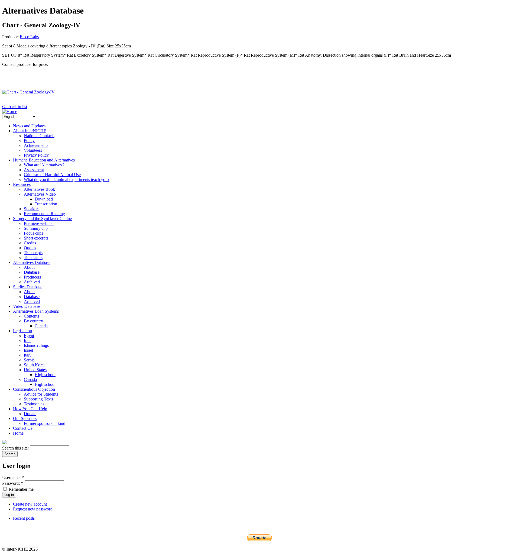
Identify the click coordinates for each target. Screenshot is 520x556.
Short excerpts (36, 238)
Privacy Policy (36, 155)
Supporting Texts (38, 399)
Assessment (34, 169)
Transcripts (33, 252)
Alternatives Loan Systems (36, 311)
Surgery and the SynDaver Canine (42, 218)
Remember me (21, 489)
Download (44, 199)
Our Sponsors (25, 418)
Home (18, 433)
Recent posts (24, 518)
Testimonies (34, 404)
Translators (33, 257)
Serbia (29, 360)
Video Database (26, 306)
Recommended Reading (44, 213)
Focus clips (33, 233)
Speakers (31, 208)
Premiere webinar (39, 223)
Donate (30, 413)
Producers (32, 277)
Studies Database (27, 287)
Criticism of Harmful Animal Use (52, 174)
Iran (27, 340)
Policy (29, 140)
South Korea (35, 365)
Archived (32, 282)
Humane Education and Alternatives (44, 160)
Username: (13, 477)
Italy (27, 355)
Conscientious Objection (34, 389)
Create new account (30, 504)
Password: (12, 483)
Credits (30, 243)
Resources (22, 184)
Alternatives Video (40, 194)
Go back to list (14, 106)
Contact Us (22, 428)
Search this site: (16, 448)
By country (33, 321)
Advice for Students (41, 394)
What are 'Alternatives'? (44, 165)
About (29, 267)
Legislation (22, 330)
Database (32, 272)
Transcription (46, 204)
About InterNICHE (29, 130)
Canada (41, 326)
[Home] (9, 111)
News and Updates (29, 126)
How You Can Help (30, 408)
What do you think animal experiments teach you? (66, 179)
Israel (28, 350)
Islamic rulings (36, 345)
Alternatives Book (39, 189)
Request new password (33, 509)
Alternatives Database (31, 262)
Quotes (30, 247)
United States (35, 369)
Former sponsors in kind (44, 423)
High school (45, 374)
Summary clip (36, 228)
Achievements (36, 145)
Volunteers (33, 150)
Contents (31, 316)
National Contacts (39, 135)
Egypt (29, 335)
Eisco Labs (29, 36)
